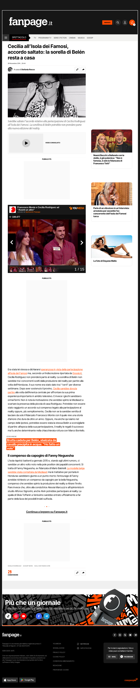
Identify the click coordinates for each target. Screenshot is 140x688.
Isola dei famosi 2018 (42, 566)
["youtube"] (23, 616)
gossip (90, 38)
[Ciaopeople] (131, 681)
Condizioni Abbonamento (63, 661)
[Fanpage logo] (27, 22)
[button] (83, 69)
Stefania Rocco (28, 69)
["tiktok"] (8, 616)
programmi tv (44, 38)
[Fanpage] (11, 635)
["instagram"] (16, 616)
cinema (72, 38)
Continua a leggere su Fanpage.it (46, 511)
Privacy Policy (59, 652)
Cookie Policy (59, 657)
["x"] (31, 616)
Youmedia (57, 644)
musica (81, 38)
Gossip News (28, 566)
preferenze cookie (61, 670)
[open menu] (5, 37)
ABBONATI (107, 22)
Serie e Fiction (60, 38)
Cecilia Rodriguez (14, 566)
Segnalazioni (58, 648)
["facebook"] (39, 616)
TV (35, 38)
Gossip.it (77, 373)
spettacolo (19, 37)
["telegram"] (46, 616)
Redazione (57, 665)
